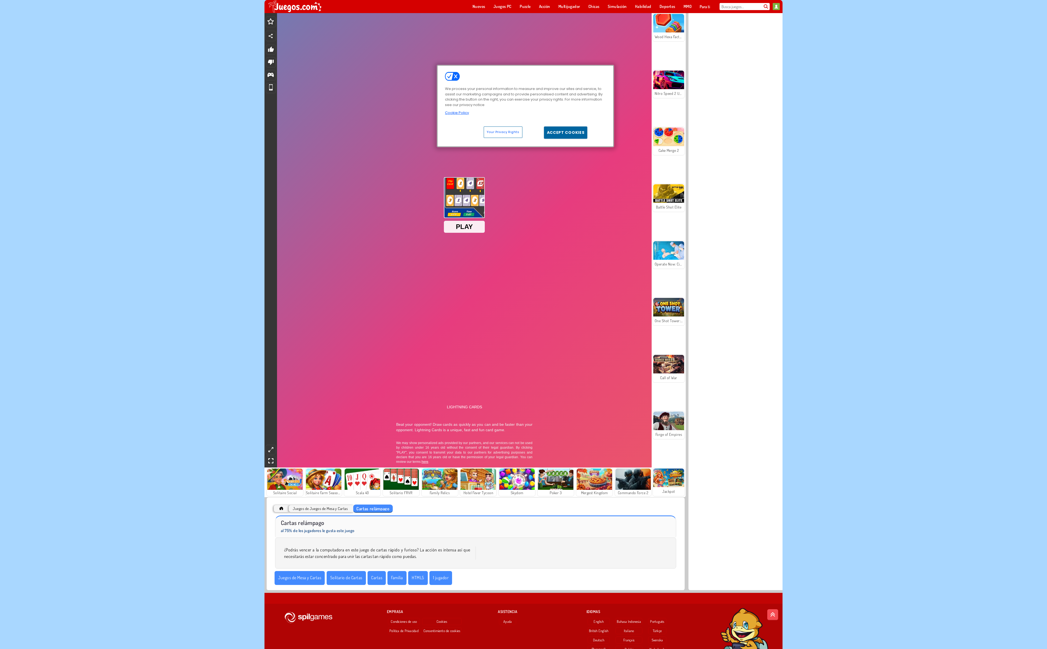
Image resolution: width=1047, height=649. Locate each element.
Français (628, 640)
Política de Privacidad (404, 631)
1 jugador (441, 577)
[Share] (271, 36)
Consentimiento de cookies (442, 631)
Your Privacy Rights (503, 132)
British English (598, 631)
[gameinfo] (271, 75)
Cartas (376, 577)
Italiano (629, 631)
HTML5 (418, 577)
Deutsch (598, 640)
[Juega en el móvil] (271, 88)
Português (657, 621)
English (599, 621)
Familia (397, 577)
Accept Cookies (566, 132)
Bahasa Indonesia (629, 621)
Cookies (442, 621)
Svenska (657, 640)
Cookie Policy (457, 112)
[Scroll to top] (772, 614)
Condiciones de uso (404, 621)
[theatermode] (271, 449)
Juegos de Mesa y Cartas (299, 577)
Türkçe (657, 631)
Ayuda (507, 621)
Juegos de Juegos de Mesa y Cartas (320, 508)
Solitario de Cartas (346, 577)
